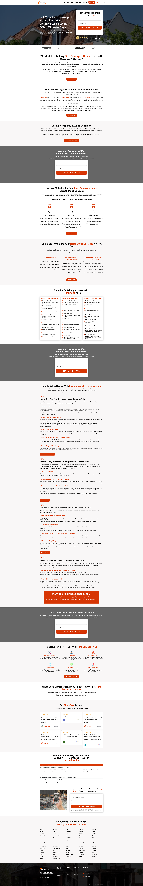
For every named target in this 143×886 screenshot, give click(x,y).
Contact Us (76, 874)
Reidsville (68, 850)
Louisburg (81, 842)
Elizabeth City (43, 835)
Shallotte (94, 852)
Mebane (68, 844)
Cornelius (55, 833)
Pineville (81, 848)
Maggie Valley (95, 842)
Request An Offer (60, 871)
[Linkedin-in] (45, 877)
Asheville (94, 829)
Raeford (41, 850)
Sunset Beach (95, 854)
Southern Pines (69, 854)
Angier (67, 829)
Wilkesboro (81, 856)
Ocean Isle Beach (57, 848)
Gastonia (68, 835)
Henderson (42, 838)
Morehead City (43, 846)
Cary (54, 831)
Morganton (55, 846)
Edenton (94, 833)
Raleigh (54, 850)
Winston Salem (56, 858)
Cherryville (94, 831)
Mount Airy (68, 846)
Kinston (81, 840)
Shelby (41, 854)
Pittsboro (94, 848)
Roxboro (42, 852)
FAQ (74, 872)
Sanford (81, 852)
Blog (74, 870)
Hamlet (93, 835)
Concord (42, 833)
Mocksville (81, 844)
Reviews (72, 2)
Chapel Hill (68, 831)
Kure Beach (94, 840)
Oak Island (42, 848)
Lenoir (54, 842)
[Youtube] (48, 877)
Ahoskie (41, 829)
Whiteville (68, 856)
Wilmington (94, 856)
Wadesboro (55, 856)
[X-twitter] (43, 877)
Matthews (55, 844)
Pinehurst (68, 848)
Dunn (67, 833)
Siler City (55, 854)
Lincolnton (68, 842)
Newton (94, 846)
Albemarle (55, 829)
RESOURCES (76, 867)
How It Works (66, 2)
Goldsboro (81, 835)
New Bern (81, 846)
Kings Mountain (69, 840)
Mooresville (94, 844)
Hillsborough (82, 838)
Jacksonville (42, 840)
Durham (81, 833)
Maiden (41, 844)
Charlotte (81, 831)
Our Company (78, 2)
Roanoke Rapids (82, 850)
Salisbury (68, 852)
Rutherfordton (56, 852)
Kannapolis (55, 840)
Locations (59, 875)
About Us (85, 2)
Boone (41, 831)
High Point (68, 838)
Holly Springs (95, 838)
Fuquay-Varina (56, 835)
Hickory (54, 838)
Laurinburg (42, 842)
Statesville (81, 854)
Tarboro (41, 856)
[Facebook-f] (40, 877)
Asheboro (81, 829)
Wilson (41, 858)
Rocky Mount (95, 850)
